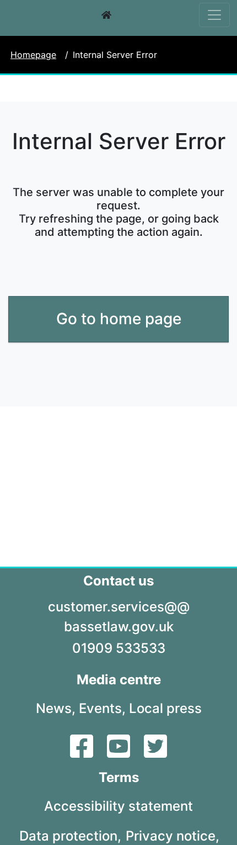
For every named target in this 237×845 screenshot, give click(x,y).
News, (56, 708)
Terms (119, 777)
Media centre (119, 680)
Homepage (33, 54)
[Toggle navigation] (214, 15)
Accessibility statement (118, 806)
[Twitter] (155, 752)
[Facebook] (82, 752)
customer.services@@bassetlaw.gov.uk (119, 617)
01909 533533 (118, 648)
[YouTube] (119, 752)
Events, (102, 708)
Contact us (118, 581)
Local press (165, 708)
